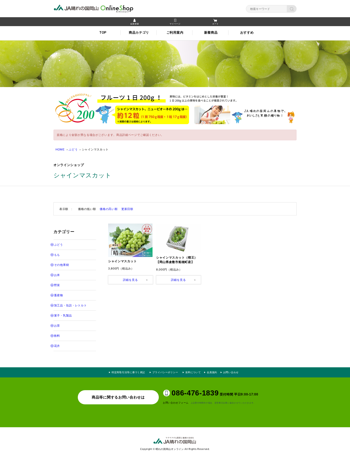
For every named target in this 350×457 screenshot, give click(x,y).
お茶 (57, 325)
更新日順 (127, 209)
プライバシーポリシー (166, 372)
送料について (193, 372)
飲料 (57, 335)
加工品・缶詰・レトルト (70, 305)
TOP (103, 32)
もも (57, 254)
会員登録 (134, 24)
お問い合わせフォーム (176, 402)
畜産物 (58, 295)
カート (215, 24)
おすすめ (247, 32)
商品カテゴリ (139, 32)
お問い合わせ (231, 372)
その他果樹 (61, 264)
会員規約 (212, 372)
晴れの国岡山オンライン (101, 8)
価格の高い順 (108, 209)
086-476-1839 (195, 393)
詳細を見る (130, 279)
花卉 (57, 345)
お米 (57, 275)
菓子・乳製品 (63, 315)
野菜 (57, 285)
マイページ (175, 24)
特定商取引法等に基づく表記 (128, 372)
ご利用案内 (175, 32)
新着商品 (211, 32)
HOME (60, 149)
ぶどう (73, 149)
